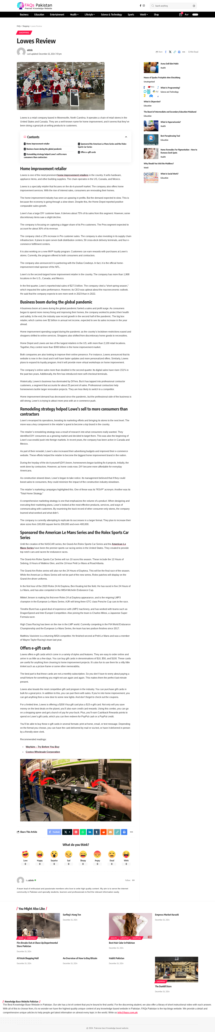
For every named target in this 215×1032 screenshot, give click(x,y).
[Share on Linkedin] (90, 832)
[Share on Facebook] (166, 52)
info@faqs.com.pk (127, 1012)
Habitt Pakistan (116, 958)
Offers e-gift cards (88, 152)
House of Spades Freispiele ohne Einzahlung (162, 77)
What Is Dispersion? (152, 101)
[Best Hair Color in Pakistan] (130, 926)
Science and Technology (170, 92)
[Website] (133, 880)
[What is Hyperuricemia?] (151, 125)
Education (148, 106)
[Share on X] (170, 52)
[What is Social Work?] (151, 177)
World (146, 167)
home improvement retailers (72, 175)
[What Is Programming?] (151, 91)
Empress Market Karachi (167, 914)
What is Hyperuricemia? (171, 122)
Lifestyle (125, 938)
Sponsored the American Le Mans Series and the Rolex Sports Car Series (102, 145)
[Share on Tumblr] (97, 832)
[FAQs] (34, 5)
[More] (184, 52)
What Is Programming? (170, 87)
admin (30, 50)
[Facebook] (140, 6)
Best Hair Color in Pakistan (122, 942)
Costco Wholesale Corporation (43, 752)
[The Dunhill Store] (176, 969)
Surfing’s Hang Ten (72, 914)
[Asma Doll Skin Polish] (151, 67)
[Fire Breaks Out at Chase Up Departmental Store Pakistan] (38, 926)
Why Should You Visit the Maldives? (159, 163)
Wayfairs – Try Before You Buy (42, 747)
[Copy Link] (175, 52)
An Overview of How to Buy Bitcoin (80, 958)
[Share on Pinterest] (76, 832)
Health (163, 68)
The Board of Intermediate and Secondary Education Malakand (170, 111)
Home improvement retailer (38, 143)
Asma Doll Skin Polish (169, 63)
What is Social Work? (169, 173)
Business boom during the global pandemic (44, 149)
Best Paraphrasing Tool (170, 136)
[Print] (179, 52)
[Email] (110, 832)
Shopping (24, 32)
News (21, 938)
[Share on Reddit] (103, 832)
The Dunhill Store (163, 986)
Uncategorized (149, 81)
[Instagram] (144, 6)
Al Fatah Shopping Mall (28, 958)
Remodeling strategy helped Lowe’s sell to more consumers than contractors (45, 155)
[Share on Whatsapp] (83, 832)
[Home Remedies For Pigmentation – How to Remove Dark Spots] (151, 153)
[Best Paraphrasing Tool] (151, 139)
